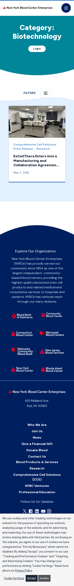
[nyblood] (22, 369)
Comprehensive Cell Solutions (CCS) (37, 477)
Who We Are (37, 425)
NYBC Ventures (37, 486)
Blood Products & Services (37, 462)
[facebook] (30, 511)
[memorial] (51, 333)
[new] (51, 351)
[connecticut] (22, 333)
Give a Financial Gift (37, 444)
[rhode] (51, 369)
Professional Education (37, 492)
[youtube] (43, 511)
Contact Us (37, 456)
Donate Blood (37, 450)
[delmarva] (22, 316)
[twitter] (25, 511)
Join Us (37, 431)
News (37, 437)
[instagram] (49, 511)
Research (37, 468)
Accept (31, 578)
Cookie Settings (14, 578)
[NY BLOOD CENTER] (27, 8)
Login (37, 48)
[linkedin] (37, 511)
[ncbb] (22, 351)
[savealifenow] (51, 314)
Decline (44, 578)
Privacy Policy (23, 570)
